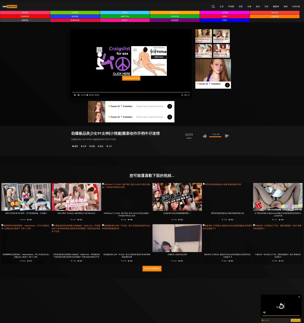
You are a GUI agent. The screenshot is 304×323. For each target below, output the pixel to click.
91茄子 (224, 20)
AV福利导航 (75, 20)
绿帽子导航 (125, 16)
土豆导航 (224, 13)
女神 (84, 146)
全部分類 (296, 6)
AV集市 (225, 16)
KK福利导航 (175, 13)
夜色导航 (274, 13)
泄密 (241, 6)
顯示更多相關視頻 (151, 268)
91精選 (231, 6)
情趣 (93, 146)
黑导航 (124, 13)
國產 (76, 146)
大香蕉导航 (175, 16)
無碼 (285, 6)
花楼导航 (25, 20)
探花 (258, 6)
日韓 (266, 6)
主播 (249, 6)
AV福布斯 (174, 20)
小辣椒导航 (275, 16)
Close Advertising (131, 78)
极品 (101, 146)
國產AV (276, 6)
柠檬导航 (75, 13)
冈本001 (125, 20)
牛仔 (110, 146)
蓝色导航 (25, 13)
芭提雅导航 (25, 16)
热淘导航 (75, 16)
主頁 (221, 6)
